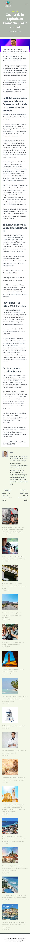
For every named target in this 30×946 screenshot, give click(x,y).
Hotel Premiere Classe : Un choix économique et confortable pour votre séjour (14, 586)
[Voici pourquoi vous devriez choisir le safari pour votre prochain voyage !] (15, 767)
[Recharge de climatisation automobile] (15, 715)
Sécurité (15, 11)
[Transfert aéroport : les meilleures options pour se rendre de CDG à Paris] (15, 546)
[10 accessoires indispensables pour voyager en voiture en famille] (15, 632)
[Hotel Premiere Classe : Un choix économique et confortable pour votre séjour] (15, 573)
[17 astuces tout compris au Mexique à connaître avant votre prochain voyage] (15, 885)
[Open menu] (26, 3)
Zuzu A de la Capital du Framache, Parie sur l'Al (7, 495)
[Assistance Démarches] (8, 3)
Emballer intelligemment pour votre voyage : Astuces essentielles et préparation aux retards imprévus (13, 529)
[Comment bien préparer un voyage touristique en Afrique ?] (15, 659)
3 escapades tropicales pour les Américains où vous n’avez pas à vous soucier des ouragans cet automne (13, 839)
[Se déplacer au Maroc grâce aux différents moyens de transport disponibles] (15, 602)
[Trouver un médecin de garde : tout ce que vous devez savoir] (15, 740)
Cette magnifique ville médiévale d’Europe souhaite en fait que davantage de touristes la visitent (15, 868)
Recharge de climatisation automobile (14, 726)
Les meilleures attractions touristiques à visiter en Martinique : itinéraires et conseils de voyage (15, 698)
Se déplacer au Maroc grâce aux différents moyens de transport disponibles (12, 615)
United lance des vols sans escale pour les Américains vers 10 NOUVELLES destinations (14, 924)
